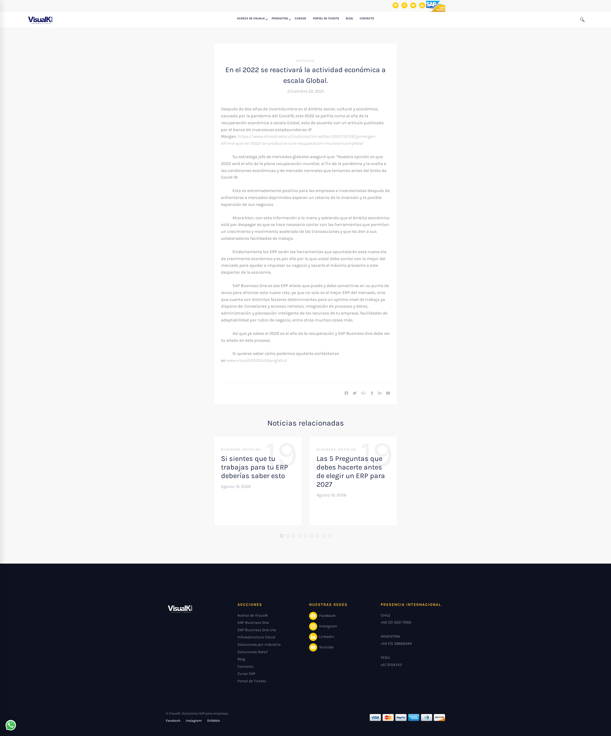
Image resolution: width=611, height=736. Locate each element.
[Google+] (363, 393)
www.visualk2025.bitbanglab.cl (257, 360)
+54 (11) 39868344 (396, 643)
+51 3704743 (391, 664)
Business (231, 450)
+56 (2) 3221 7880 (396, 622)
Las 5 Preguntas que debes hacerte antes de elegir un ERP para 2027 (350, 471)
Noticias (305, 61)
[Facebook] (346, 393)
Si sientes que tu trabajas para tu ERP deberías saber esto (254, 467)
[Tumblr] (372, 393)
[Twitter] (354, 393)
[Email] (388, 393)
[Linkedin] (379, 393)
